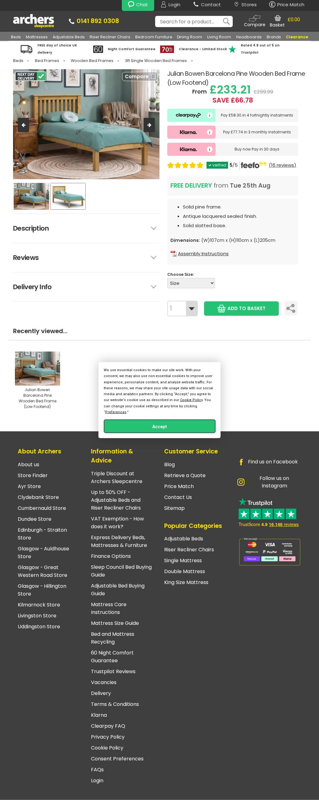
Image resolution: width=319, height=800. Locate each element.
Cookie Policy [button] (191, 400)
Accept (159, 426)
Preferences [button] (115, 412)
